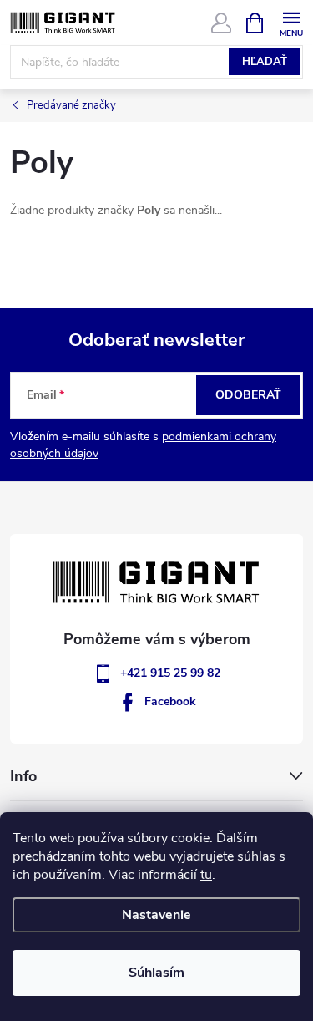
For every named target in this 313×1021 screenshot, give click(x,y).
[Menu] (291, 22)
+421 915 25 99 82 (170, 673)
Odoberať (248, 395)
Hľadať (264, 61)
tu (206, 875)
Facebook (170, 701)
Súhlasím (156, 972)
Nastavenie (156, 915)
